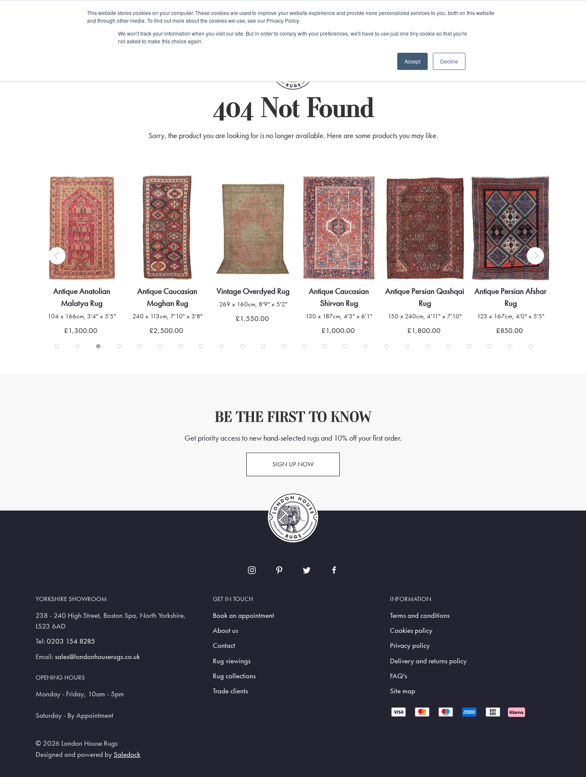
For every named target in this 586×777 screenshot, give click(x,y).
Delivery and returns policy (428, 660)
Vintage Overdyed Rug (253, 291)
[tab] (57, 346)
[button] (57, 255)
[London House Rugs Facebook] (334, 570)
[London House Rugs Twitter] (306, 570)
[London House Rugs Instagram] (252, 570)
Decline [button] (449, 61)
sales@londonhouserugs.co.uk (97, 656)
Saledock (127, 754)
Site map (402, 690)
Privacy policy (410, 645)
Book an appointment (243, 615)
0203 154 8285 (71, 641)
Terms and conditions (420, 615)
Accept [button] (412, 61)
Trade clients (230, 690)
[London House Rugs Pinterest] (279, 570)
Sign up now (293, 464)
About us (225, 630)
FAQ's (398, 675)
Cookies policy (411, 630)
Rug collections (234, 675)
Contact (224, 645)
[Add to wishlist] (59, 193)
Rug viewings (232, 660)
